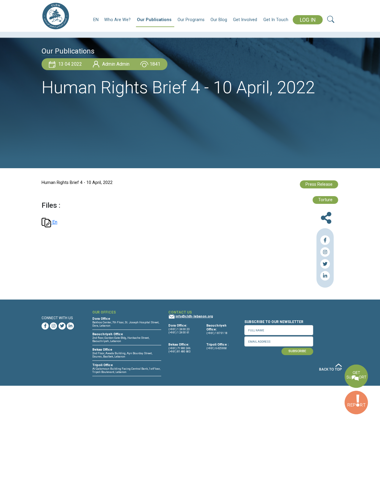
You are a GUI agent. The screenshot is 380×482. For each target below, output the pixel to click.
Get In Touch (275, 19)
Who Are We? (117, 19)
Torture (325, 199)
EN (96, 19)
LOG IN (308, 20)
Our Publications (154, 19)
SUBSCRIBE (297, 351)
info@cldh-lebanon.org (194, 316)
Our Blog (218, 19)
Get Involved (245, 19)
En (54, 222)
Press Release (318, 184)
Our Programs (191, 19)
